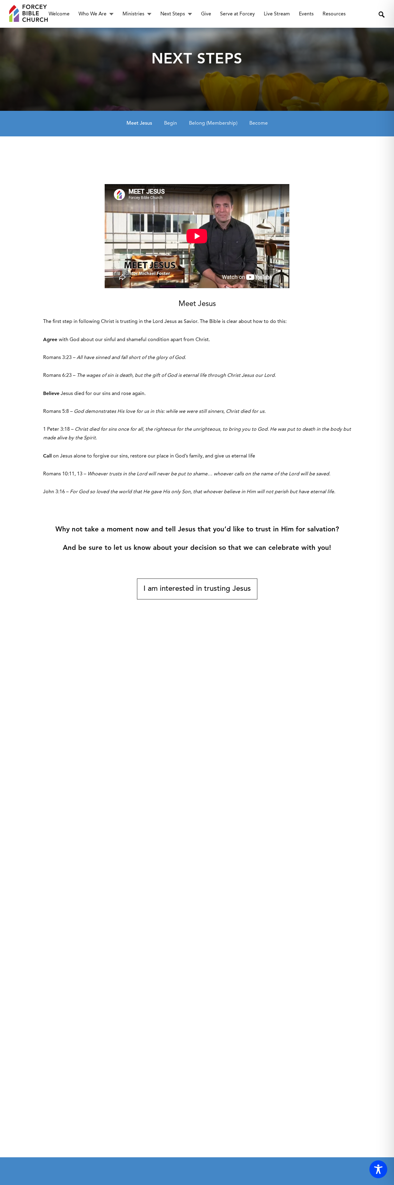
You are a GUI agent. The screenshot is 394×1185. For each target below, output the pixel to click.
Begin (170, 123)
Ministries (133, 14)
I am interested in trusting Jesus (197, 589)
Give (206, 14)
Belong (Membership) (213, 123)
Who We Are (92, 14)
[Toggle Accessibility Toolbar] (378, 1169)
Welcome (59, 14)
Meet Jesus (139, 123)
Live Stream (277, 14)
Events (306, 14)
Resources (334, 14)
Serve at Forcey (237, 14)
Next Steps (172, 14)
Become (258, 123)
